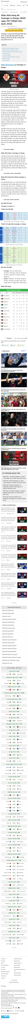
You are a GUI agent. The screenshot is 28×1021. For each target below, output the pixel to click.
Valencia (7, 674)
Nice (8, 804)
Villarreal (20, 835)
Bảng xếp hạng (6, 60)
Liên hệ (4, 1010)
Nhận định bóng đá (5, 971)
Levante (20, 708)
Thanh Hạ (9, 338)
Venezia (7, 850)
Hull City (7, 866)
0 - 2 (14, 785)
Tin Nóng (3, 960)
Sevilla (20, 922)
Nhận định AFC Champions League (11, 660)
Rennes (7, 748)
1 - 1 (14, 943)
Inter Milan (7, 940)
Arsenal (7, 863)
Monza (20, 940)
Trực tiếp (3, 967)
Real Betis (21, 674)
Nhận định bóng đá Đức (8, 631)
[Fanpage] (13, 1008)
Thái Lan (20, 689)
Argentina (9, 598)
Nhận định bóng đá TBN (8, 613)
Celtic (20, 680)
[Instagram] (16, 1008)
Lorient (20, 804)
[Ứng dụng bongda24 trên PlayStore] (11, 982)
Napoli (20, 785)
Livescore (3, 978)
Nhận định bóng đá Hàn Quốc (9, 648)
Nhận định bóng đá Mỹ (7, 634)
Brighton (7, 767)
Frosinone (7, 847)
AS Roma (7, 714)
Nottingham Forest (10, 513)
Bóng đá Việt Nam (18, 958)
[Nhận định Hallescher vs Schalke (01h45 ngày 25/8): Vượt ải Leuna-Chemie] (22, 585)
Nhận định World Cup (7, 636)
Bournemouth (21, 770)
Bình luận (3, 969)
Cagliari (20, 788)
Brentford (7, 878)
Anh (23, 5)
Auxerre (20, 928)
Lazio (20, 761)
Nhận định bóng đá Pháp (8, 622)
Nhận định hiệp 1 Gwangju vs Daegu (10, 49)
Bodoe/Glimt (6, 683)
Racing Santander (22, 733)
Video (2, 963)
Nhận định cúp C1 (6, 616)
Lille (19, 823)
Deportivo (20, 720)
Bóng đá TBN (17, 965)
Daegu (14, 345)
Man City (7, 770)
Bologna (7, 761)
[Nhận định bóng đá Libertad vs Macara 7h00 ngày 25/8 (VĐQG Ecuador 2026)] (22, 576)
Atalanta (7, 739)
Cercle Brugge (21, 857)
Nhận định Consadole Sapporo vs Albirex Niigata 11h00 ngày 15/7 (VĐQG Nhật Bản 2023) (14, 492)
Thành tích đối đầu (7, 55)
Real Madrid (21, 816)
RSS (2, 1008)
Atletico (7, 835)
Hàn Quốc (6, 345)
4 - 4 (14, 795)
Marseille (7, 897)
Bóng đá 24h (5, 12)
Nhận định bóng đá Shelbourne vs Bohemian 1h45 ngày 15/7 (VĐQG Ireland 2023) (14, 498)
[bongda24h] (1, 5)
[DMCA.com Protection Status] (5, 1017)
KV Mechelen (21, 934)
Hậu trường (3, 975)
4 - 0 (14, 767)
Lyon (20, 807)
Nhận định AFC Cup (7, 663)
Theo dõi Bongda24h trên (13, 28)
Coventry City (21, 863)
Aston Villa (21, 767)
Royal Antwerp (6, 795)
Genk (20, 795)
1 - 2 (14, 816)
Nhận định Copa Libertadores (9, 639)
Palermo (8, 560)
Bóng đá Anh (17, 960)
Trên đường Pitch (5, 965)
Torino (8, 742)
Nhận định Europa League (8, 628)
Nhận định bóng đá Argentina (9, 645)
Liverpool (20, 773)
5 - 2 (14, 928)
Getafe (8, 733)
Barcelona (21, 754)
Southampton (9, 523)
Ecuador (8, 579)
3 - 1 (14, 884)
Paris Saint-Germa (22, 748)
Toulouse (7, 807)
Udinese (7, 943)
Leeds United (21, 875)
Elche (8, 754)
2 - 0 (14, 866)
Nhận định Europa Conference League (11, 657)
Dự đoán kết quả (6, 53)
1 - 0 (14, 903)
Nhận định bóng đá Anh (8, 610)
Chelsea (8, 569)
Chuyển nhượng (4, 973)
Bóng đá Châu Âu (18, 963)
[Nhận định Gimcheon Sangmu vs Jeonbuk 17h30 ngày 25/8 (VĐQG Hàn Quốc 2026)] (22, 547)
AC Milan (20, 742)
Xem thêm (14, 602)
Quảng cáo (11, 1010)
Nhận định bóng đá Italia (8, 625)
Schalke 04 (9, 588)
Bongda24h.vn (15, 1013)
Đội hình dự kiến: (6, 58)
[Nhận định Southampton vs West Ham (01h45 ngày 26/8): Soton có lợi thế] (22, 520)
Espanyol (7, 816)
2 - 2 (14, 801)
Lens (8, 928)
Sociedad (20, 903)
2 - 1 (14, 770)
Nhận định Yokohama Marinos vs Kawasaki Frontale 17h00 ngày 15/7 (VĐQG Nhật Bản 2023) (12, 486)
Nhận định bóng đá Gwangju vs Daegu (10, 48)
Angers (8, 823)
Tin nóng (6, 5)
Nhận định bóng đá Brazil (8, 642)
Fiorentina (20, 714)
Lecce (20, 850)
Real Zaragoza (6, 884)
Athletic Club (21, 884)
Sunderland (21, 872)
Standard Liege (6, 891)
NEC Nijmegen (21, 683)
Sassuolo (20, 739)
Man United (21, 866)
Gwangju (22, 345)
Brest (20, 801)
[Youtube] (19, 1008)
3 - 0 (14, 863)
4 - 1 (14, 940)
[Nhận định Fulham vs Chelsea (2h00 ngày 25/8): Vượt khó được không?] (22, 566)
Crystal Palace (21, 869)
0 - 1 (14, 788)
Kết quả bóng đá (14, 12)
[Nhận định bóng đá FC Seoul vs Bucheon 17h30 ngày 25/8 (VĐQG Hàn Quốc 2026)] (22, 538)
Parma (8, 788)
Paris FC (20, 810)
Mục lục (4, 45)
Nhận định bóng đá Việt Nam (9, 619)
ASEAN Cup (12, 5)
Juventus (20, 847)
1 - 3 (14, 922)
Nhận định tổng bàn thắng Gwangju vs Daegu (12, 51)
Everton (7, 869)
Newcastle (7, 773)
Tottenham (21, 878)
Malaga (8, 720)
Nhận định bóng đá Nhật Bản (9, 651)
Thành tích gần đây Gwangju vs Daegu (11, 56)
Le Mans (7, 801)
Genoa (8, 785)
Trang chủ (3, 958)
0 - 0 (14, 779)
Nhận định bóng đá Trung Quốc (9, 654)
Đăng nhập (24, 1)
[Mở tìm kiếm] (24, 4)
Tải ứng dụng (14, 980)
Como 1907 (21, 943)
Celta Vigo (21, 779)
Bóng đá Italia (17, 967)
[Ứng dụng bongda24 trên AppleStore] (16, 982)
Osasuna (7, 708)
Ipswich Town (6, 872)
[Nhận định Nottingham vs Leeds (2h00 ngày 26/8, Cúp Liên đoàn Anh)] (22, 510)
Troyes (8, 810)
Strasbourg (21, 897)
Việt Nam (19, 5)
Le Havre (7, 841)
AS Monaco (21, 841)
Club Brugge (7, 857)
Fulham (7, 702)
